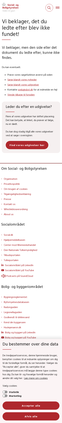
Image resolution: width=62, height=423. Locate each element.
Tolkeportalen (11, 260)
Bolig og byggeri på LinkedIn (20, 332)
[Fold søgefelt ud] (49, 8)
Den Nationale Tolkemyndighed (20, 250)
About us (9, 214)
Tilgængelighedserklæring (17, 194)
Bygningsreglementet (15, 297)
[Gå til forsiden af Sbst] (9, 8)
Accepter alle (31, 405)
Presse (7, 199)
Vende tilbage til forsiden (21, 94)
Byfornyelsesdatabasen (16, 302)
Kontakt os (9, 204)
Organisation (10, 178)
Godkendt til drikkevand (16, 317)
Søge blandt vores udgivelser (23, 84)
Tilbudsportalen (12, 255)
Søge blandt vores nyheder (22, 79)
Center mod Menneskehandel (20, 244)
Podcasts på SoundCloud (19, 275)
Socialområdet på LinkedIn (19, 265)
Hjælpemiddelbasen (14, 239)
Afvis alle (31, 416)
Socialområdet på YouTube (19, 270)
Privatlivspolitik (12, 183)
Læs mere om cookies (36, 378)
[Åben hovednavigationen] (59, 7)
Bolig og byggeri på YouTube (20, 337)
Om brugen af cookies (16, 188)
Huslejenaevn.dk (12, 327)
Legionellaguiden (13, 312)
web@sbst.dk (25, 89)
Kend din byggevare (15, 322)
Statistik (14, 392)
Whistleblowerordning (16, 209)
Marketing (15, 395)
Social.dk (8, 234)
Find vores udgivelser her (27, 145)
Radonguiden (11, 307)
